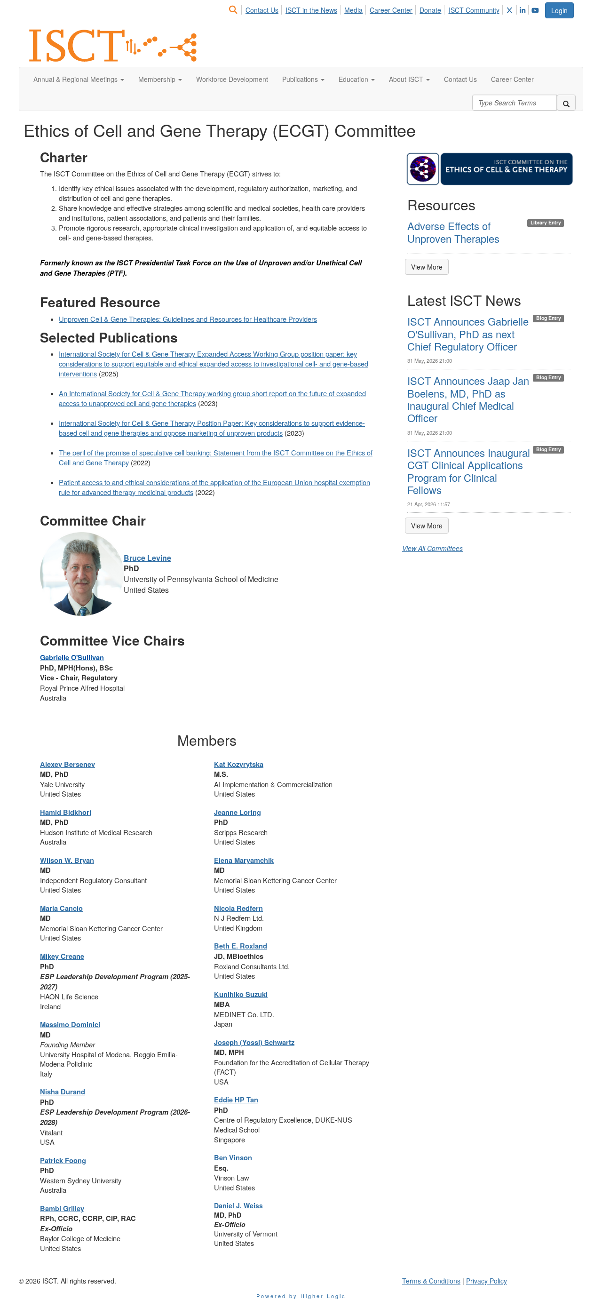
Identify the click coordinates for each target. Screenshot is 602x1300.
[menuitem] (236, 8)
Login (559, 10)
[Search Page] (234, 10)
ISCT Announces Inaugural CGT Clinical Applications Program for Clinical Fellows (468, 471)
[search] (566, 103)
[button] (78, 79)
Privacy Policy (486, 1280)
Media (353, 10)
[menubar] (386, 8)
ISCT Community (474, 10)
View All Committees (432, 548)
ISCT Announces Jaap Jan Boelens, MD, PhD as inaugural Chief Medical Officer (468, 399)
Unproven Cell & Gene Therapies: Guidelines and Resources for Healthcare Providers (188, 319)
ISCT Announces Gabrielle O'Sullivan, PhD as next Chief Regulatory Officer (468, 333)
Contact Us (262, 10)
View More (427, 266)
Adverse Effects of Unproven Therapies (453, 231)
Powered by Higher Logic (301, 1296)
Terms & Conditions (431, 1280)
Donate (430, 10)
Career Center (391, 10)
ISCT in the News (311, 10)
